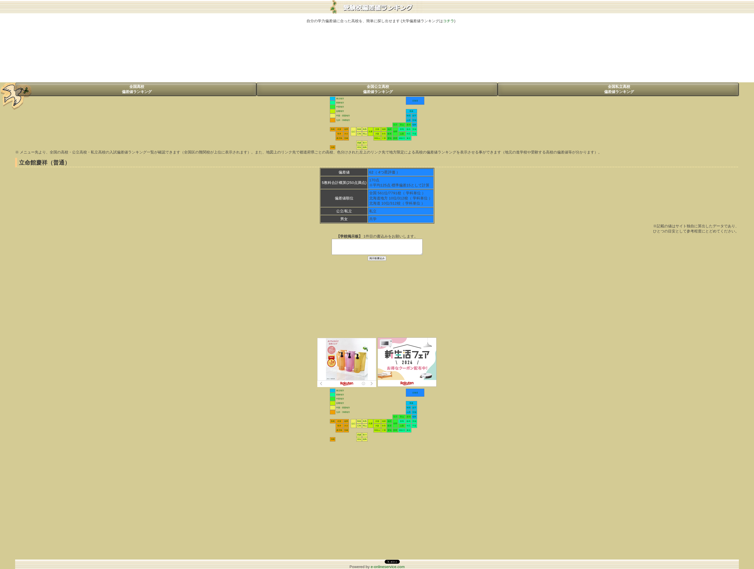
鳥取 (365, 129)
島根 (359, 129)
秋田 (409, 116)
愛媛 (359, 143)
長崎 (333, 129)
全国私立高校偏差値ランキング (619, 89)
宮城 (414, 120)
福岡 (346, 129)
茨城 (414, 129)
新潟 (409, 125)
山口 (353, 131)
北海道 (415, 101)
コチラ (448, 21)
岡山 (365, 134)
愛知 (390, 138)
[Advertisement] (377, 54)
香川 (365, 143)
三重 (384, 138)
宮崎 (346, 138)
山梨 (402, 134)
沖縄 (333, 147)
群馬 (402, 129)
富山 (402, 125)
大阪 (377, 134)
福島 (414, 125)
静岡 (395, 138)
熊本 (339, 134)
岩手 (414, 116)
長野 (395, 131)
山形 (409, 120)
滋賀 (384, 129)
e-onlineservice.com (388, 567)
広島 (359, 134)
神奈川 (402, 138)
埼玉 (409, 134)
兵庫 (370, 131)
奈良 (384, 134)
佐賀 (339, 129)
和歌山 (377, 138)
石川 (395, 125)
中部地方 (340, 107)
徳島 (365, 147)
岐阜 (390, 134)
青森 (411, 111)
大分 (346, 134)
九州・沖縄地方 (343, 120)
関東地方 (340, 103)
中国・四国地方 (343, 116)
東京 (409, 138)
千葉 (414, 134)
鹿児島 (339, 138)
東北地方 (340, 98)
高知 (359, 147)
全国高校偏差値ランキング (137, 89)
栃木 (409, 129)
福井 (390, 129)
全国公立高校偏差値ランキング (378, 89)
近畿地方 (340, 111)
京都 (377, 129)
